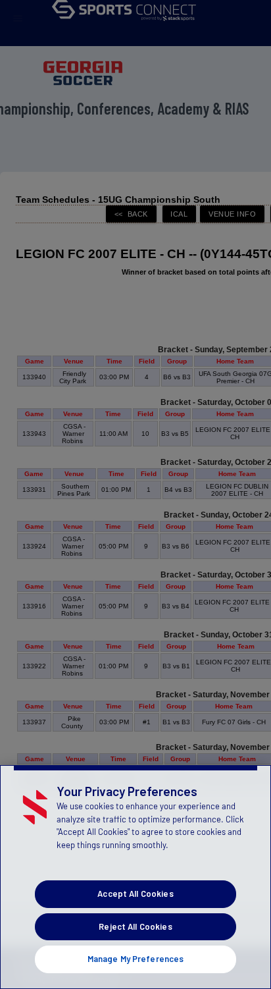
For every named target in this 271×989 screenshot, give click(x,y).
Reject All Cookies (135, 926)
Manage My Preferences (135, 958)
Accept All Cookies (135, 893)
